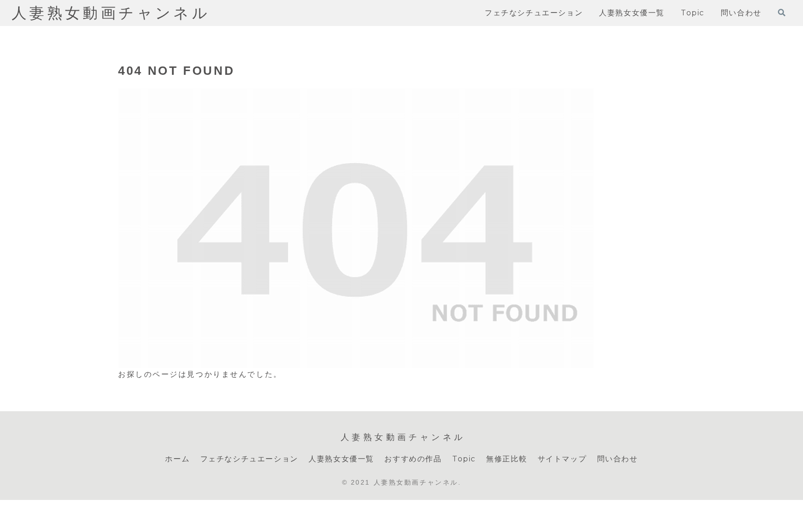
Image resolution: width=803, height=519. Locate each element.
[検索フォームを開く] (781, 12)
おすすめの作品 (412, 458)
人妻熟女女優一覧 (341, 458)
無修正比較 (506, 458)
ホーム (177, 458)
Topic (464, 458)
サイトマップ (562, 458)
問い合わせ (617, 458)
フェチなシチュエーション (249, 458)
